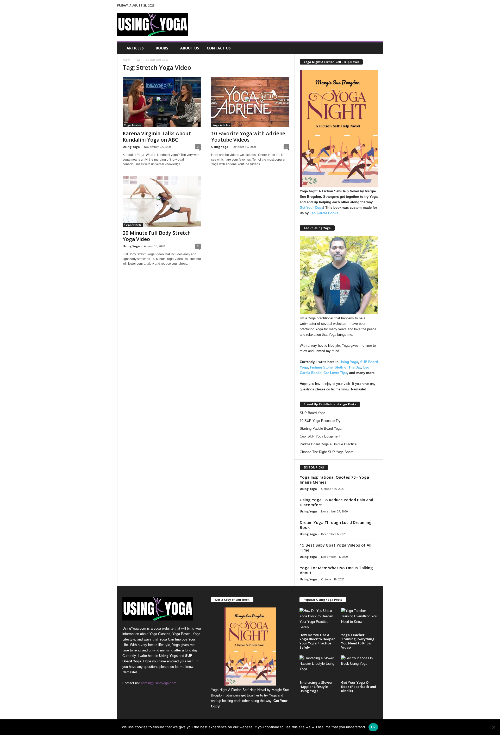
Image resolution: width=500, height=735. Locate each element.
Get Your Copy (311, 208)
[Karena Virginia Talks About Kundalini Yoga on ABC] (162, 102)
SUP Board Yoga (312, 413)
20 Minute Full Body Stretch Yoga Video (157, 236)
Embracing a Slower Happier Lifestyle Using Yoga (316, 686)
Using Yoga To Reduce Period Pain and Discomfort (336, 502)
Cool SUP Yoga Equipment (320, 436)
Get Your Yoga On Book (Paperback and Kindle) (358, 686)
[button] (375, 48)
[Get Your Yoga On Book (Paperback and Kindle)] (359, 667)
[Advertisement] (288, 24)
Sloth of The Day (348, 367)
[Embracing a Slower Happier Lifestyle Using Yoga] (317, 667)
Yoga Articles (132, 125)
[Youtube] (379, 6)
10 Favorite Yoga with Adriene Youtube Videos (248, 136)
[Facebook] (355, 6)
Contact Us (219, 48)
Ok (373, 727)
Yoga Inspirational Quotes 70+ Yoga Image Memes (334, 479)
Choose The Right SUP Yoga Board (326, 452)
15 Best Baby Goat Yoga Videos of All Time (335, 547)
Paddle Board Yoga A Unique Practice (328, 444)
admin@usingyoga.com (158, 683)
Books (162, 48)
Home (126, 59)
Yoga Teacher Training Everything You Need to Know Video (357, 641)
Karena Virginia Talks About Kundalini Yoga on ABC (157, 136)
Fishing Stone (321, 367)
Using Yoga (131, 147)
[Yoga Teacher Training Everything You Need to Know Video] (359, 620)
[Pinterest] (363, 6)
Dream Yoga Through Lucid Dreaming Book (336, 525)
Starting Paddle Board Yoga (320, 428)
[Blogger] (347, 6)
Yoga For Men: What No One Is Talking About (336, 570)
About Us (189, 48)
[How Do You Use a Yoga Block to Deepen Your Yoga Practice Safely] (317, 620)
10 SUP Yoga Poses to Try (320, 421)
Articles (135, 48)
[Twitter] (371, 6)
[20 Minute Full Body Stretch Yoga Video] (162, 201)
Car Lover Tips (335, 373)
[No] (493, 727)
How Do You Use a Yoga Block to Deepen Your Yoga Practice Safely (317, 641)
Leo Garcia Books (324, 213)
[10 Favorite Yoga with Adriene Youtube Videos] (250, 102)
